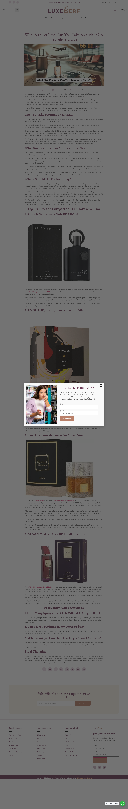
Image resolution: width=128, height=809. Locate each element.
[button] (101, 385)
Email (62, 410)
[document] (64, 404)
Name (62, 404)
